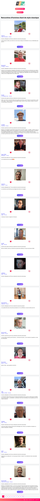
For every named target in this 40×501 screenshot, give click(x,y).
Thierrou (3, 35)
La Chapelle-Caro (4, 96)
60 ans (7, 66)
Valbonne (3, 303)
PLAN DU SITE (31, 499)
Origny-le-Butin (4, 392)
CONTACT (37, 499)
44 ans (5, 452)
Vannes (2, 185)
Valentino (3, 184)
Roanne (2, 333)
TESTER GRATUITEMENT (20, 8)
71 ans (6, 185)
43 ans (11, 481)
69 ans (5, 244)
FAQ (24, 499)
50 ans (5, 274)
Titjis (2, 391)
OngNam (3, 421)
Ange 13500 (3, 154)
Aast (2, 422)
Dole (2, 452)
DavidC (2, 95)
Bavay (2, 363)
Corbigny (3, 66)
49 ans (10, 36)
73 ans (7, 155)
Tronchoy (3, 125)
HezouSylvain (4, 302)
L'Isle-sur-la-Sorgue (5, 481)
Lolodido (3, 124)
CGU (27, 499)
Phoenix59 (3, 362)
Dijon (2, 274)
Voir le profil (20, 46)
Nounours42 (3, 332)
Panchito (3, 213)
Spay (2, 244)
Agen (2, 214)
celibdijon (3, 273)
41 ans (5, 214)
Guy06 (2, 243)
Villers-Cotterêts (4, 36)
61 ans (7, 125)
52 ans (6, 333)
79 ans (5, 422)
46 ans (9, 392)
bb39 (2, 451)
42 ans (7, 303)
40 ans (10, 96)
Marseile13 (3, 65)
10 (22, 496)
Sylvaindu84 (3, 480)
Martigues (3, 155)
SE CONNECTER (20, 12)
